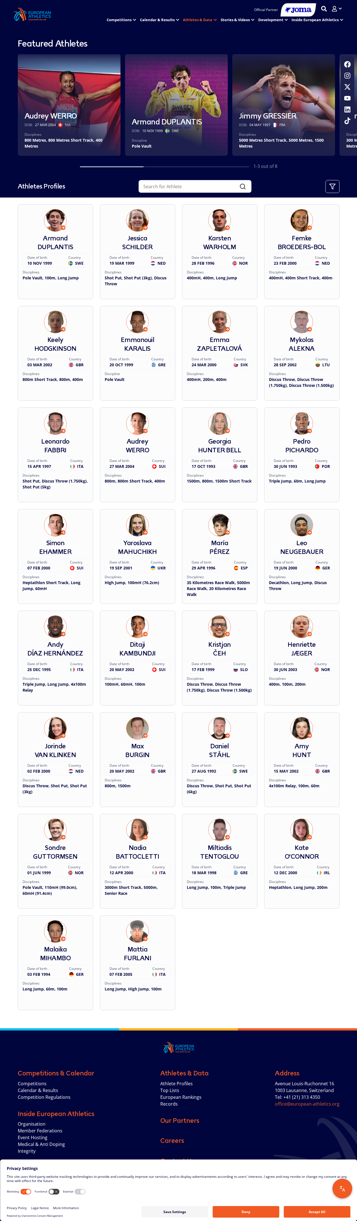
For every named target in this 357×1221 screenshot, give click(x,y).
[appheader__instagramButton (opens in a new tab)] (347, 75)
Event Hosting (32, 1137)
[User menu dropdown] (337, 8)
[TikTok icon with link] (347, 120)
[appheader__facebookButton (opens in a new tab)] (347, 64)
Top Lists (169, 1090)
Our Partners (179, 1120)
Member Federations (40, 1131)
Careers (172, 1141)
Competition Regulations (44, 1097)
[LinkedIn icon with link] (347, 109)
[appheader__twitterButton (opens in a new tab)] (347, 87)
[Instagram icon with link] (347, 75)
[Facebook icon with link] (347, 64)
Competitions (32, 1083)
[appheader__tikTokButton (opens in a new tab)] (347, 120)
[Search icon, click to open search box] (324, 8)
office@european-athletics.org (307, 1104)
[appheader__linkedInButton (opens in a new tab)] (347, 109)
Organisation (31, 1124)
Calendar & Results (38, 1090)
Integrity (27, 1151)
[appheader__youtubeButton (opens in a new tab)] (347, 98)
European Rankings (181, 1097)
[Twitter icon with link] (347, 87)
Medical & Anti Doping (41, 1144)
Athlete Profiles (176, 1083)
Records (169, 1104)
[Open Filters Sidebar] (332, 186)
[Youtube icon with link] (347, 98)
